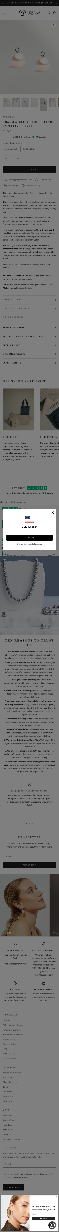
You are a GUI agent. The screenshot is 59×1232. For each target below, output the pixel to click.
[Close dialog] (56, 1197)
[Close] (52, 512)
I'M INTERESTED (43, 1218)
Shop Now (29, 538)
